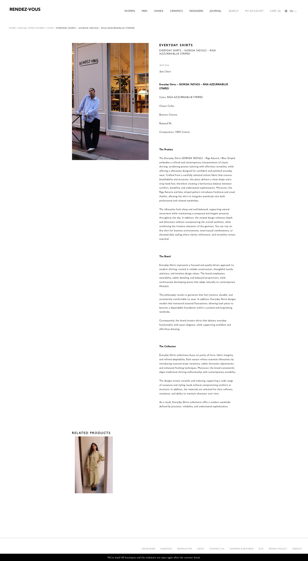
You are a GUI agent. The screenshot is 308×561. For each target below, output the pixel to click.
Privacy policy (278, 548)
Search (234, 10)
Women (129, 10)
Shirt (50, 27)
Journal (216, 10)
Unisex (158, 10)
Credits (297, 548)
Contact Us (216, 548)
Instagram (148, 548)
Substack (166, 548)
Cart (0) (275, 10)
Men (144, 10)
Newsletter (184, 548)
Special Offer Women (31, 27)
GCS (261, 548)
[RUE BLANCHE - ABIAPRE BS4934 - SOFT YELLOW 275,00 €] (94, 464)
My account (254, 10)
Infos (200, 548)
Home (12, 27)
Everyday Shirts (176, 45)
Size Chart (165, 71)
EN (291, 11)
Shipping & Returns (241, 548)
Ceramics (176, 10)
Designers (196, 10)
